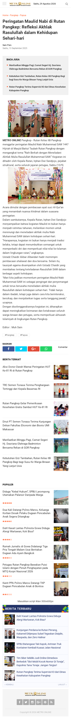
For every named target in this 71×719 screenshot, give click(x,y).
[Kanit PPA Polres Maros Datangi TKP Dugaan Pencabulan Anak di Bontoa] (61, 589)
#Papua (24, 335)
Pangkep (14, 15)
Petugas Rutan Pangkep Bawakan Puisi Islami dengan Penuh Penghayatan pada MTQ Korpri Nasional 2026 (25, 568)
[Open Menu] (4, 4)
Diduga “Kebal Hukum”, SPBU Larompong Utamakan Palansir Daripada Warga (26, 493)
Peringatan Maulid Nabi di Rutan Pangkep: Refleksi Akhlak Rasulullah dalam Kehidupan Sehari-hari (34, 30)
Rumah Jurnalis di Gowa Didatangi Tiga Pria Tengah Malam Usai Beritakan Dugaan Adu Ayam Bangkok (25, 550)
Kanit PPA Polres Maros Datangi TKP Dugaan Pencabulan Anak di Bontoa (24, 584)
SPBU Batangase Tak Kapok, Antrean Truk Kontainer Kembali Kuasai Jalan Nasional (39, 646)
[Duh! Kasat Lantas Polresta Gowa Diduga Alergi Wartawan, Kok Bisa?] (61, 534)
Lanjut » (62, 684)
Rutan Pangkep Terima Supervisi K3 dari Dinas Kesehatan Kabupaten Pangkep (41, 674)
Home (5, 15)
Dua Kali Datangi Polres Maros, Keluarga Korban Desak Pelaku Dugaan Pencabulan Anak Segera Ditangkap (26, 513)
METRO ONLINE (44, 712)
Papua (23, 15)
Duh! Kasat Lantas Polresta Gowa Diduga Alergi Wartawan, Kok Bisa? (26, 530)
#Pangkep (9, 335)
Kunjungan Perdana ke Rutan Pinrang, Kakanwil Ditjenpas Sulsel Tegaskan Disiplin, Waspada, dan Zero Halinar (40, 634)
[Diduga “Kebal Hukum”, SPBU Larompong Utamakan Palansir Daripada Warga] (61, 497)
